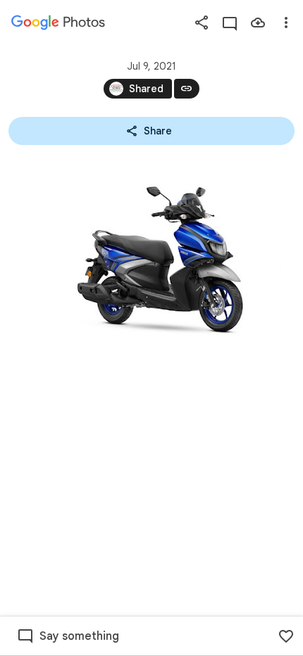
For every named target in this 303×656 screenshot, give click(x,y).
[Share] (201, 22)
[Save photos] (258, 22)
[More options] (286, 22)
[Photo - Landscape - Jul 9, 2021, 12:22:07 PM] (151, 254)
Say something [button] (79, 636)
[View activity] (230, 22)
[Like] (286, 636)
